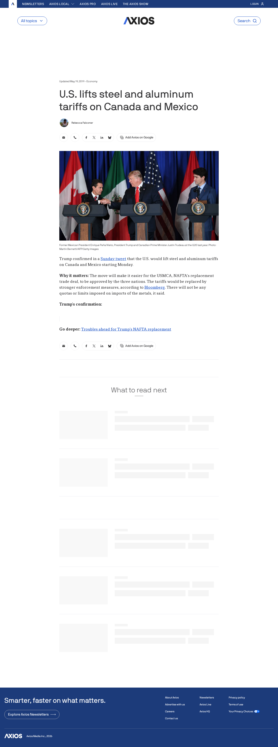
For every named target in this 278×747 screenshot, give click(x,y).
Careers (169, 711)
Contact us (171, 718)
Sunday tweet (113, 259)
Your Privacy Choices (241, 711)
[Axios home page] (13, 4)
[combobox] (62, 4)
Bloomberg (154, 288)
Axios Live (109, 4)
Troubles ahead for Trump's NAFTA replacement (126, 329)
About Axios (172, 697)
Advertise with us (175, 704)
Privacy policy (237, 697)
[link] (63, 137)
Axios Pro (88, 4)
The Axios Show (135, 4)
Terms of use (236, 704)
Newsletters (33, 4)
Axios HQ (205, 711)
